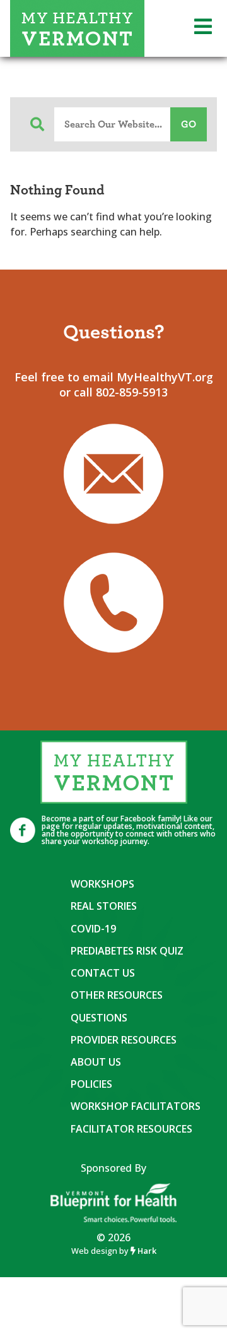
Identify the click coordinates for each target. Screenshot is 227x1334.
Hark (146, 1250)
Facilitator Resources (131, 1129)
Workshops (102, 884)
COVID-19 (93, 929)
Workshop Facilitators (136, 1106)
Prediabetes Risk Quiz (127, 951)
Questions (99, 1018)
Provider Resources (124, 1040)
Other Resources (117, 995)
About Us (96, 1062)
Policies (91, 1084)
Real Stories (104, 906)
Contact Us (103, 973)
